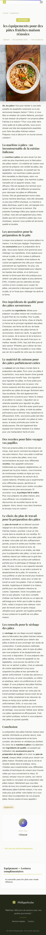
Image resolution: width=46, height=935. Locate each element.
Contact (31, 921)
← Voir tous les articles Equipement (17, 848)
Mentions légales (18, 921)
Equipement (14, 13)
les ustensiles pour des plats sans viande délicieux (22, 880)
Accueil (5, 13)
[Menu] (41, 2)
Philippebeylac (26, 902)
